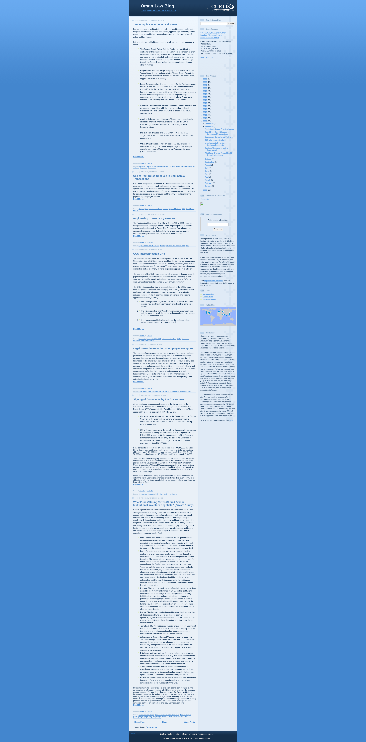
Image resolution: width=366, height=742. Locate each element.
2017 (205, 97)
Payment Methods (175, 209)
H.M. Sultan (159, 494)
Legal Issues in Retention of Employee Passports (163, 348)
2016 (205, 100)
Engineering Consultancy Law (149, 245)
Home (164, 722)
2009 (205, 121)
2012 (205, 112)
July (207, 168)
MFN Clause (173, 716)
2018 (205, 94)
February (209, 183)
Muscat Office (208, 294)
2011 (205, 115)
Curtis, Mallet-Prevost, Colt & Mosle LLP (158, 11)
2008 (205, 190)
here (231, 420)
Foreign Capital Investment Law (157, 166)
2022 (205, 82)
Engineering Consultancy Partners (154, 218)
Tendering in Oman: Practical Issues (155, 24)
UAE (189, 391)
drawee (165, 209)
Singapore (143, 168)
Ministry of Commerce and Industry (172, 245)
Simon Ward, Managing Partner (213, 33)
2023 (205, 79)
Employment (143, 391)
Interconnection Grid (169, 339)
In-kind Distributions (145, 716)
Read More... (138, 156)
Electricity (142, 339)
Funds (135, 716)
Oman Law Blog (157, 5)
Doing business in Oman (153, 209)
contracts (142, 166)
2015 (205, 103)
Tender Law (152, 168)
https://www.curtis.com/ (213, 281)
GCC (173, 166)
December (209, 123)
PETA (179, 339)
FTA (170, 166)
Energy (149, 339)
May (207, 174)
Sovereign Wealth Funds (141, 718)
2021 (205, 85)
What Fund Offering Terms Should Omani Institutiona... (218, 154)
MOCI (187, 245)
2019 (205, 91)
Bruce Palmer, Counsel (209, 37)
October (208, 159)
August (208, 165)
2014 (205, 106)
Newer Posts (139, 722)
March (208, 180)
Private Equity (183, 716)
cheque (141, 209)
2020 (205, 88)
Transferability (156, 718)
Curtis (142, 163)
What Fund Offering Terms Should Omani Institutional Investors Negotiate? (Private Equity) (163, 504)
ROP (183, 209)
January (208, 186)
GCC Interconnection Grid (149, 253)
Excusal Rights (185, 715)
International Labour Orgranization (167, 391)
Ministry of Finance (170, 494)
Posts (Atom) (151, 727)
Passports (183, 391)
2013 (205, 109)
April (207, 177)
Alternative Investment (146, 715)
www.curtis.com (206, 57)
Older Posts (189, 722)
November (209, 126)
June (207, 171)
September (209, 162)
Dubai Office (208, 297)
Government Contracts (184, 166)
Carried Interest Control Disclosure (167, 715)
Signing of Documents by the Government (159, 399)
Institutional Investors (160, 716)
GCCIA (158, 339)
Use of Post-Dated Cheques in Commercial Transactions (217, 133)
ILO (153, 391)
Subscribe (205, 199)
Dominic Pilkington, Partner (211, 35)
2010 (205, 118)
